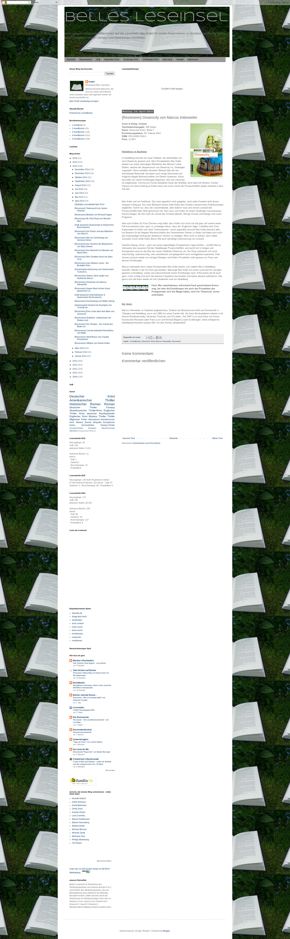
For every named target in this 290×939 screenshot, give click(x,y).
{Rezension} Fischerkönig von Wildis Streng (94, 301)
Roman (109, 404)
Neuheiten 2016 (111, 59)
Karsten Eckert (78, 812)
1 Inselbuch (77, 125)
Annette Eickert (79, 798)
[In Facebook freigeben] (157, 337)
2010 (75, 373)
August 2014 (81, 185)
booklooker (77, 620)
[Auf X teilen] (154, 337)
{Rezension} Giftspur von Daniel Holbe (92, 343)
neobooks (76, 637)
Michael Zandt (78, 833)
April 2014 (80, 201)
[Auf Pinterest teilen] (160, 337)
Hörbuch (92, 431)
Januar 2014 (81, 356)
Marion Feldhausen (81, 819)
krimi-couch (77, 630)
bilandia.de (77, 613)
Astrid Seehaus (79, 802)
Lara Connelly (78, 815)
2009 (75, 377)
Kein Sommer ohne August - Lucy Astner (89, 663)
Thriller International (90, 419)
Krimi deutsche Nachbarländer (97, 413)
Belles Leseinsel (146, 17)
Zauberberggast (80, 739)
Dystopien (92, 428)
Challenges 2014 (150, 59)
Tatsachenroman (108, 428)
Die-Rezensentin (81, 717)
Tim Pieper (77, 843)
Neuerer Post (129, 438)
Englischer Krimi (78, 416)
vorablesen (77, 640)
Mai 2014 (79, 197)
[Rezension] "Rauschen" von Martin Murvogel (91, 752)
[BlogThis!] (151, 337)
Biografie (97, 422)
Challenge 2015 (131, 59)
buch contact (78, 623)
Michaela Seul (78, 836)
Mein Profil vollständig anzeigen (84, 101)
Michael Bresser (79, 829)
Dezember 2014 (82, 169)
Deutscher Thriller (83, 407)
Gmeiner (143, 124)
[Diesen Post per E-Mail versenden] (147, 337)
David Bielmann (79, 805)
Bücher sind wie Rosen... (84, 695)
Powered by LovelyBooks (81, 113)
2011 (75, 369)
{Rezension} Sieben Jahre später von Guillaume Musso (92, 277)
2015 (75, 162)
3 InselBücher (78, 132)
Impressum (193, 59)
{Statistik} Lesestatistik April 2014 (89, 204)
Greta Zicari (77, 809)
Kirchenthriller (88, 425)
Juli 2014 (79, 189)
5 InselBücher (78, 139)
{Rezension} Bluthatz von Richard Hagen (93, 215)
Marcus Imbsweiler (163, 341)
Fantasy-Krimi (83, 431)
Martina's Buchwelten (83, 660)
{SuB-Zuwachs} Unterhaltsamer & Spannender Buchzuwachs (90, 296)
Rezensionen (86, 59)
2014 (75, 166)
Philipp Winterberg (80, 839)
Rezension (176, 341)
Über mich (167, 59)
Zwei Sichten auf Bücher (84, 670)
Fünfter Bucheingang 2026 (83, 710)
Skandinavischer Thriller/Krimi (85, 410)
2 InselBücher (78, 128)
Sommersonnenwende (82, 732)
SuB (98, 59)
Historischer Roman (85, 404)
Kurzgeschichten (76, 428)
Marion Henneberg (80, 822)
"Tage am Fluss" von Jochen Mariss (88, 742)
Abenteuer (73, 431)
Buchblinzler (79, 683)
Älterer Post (217, 438)
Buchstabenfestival (82, 730)
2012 (75, 365)
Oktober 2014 (81, 177)
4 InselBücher (135, 341)
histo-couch (77, 627)
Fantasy (110, 407)
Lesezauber (78, 707)
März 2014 (80, 348)
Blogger (166, 931)
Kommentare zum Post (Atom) (146, 443)
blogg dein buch (79, 616)
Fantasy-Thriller (108, 425)
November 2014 (82, 173)
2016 (75, 158)
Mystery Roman (84, 422)
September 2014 (83, 181)
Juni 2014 (79, 193)
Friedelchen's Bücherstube (86, 759)
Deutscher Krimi (148, 341)
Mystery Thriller (97, 416)
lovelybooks (77, 634)
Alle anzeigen (110, 770)
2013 (75, 361)
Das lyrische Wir (81, 749)
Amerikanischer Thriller (92, 400)
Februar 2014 (81, 352)
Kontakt (180, 59)
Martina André (78, 826)
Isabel (91, 82)
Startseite (71, 59)
